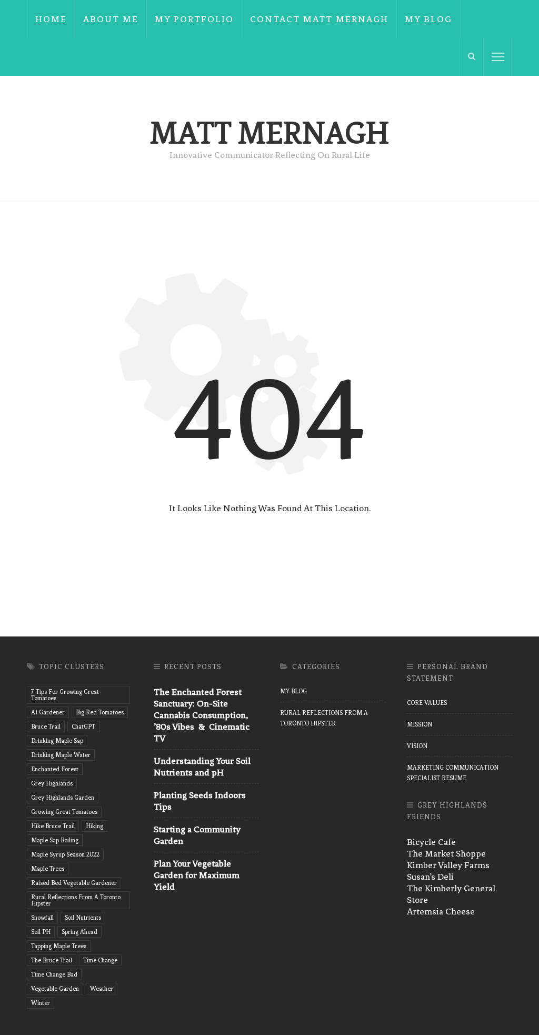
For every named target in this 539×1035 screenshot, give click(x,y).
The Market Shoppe (446, 853)
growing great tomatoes (64, 811)
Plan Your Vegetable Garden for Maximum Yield (196, 875)
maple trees (47, 868)
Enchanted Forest (54, 769)
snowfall (42, 917)
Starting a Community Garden (197, 835)
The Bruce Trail (51, 960)
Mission (419, 724)
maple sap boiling (54, 840)
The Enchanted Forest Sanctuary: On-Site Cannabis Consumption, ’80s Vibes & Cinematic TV (201, 714)
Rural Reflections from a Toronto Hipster (324, 718)
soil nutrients (83, 917)
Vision (417, 746)
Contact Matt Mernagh (319, 19)
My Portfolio (194, 19)
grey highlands (52, 783)
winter (40, 1003)
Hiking (94, 826)
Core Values (427, 702)
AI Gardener (48, 712)
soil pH (41, 932)
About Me (110, 19)
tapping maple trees (58, 946)
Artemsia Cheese (441, 911)
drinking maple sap (57, 740)
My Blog (428, 19)
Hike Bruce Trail (53, 826)
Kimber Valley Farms (448, 865)
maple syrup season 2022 (65, 854)
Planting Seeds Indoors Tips (200, 801)
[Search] (471, 57)
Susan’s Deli (430, 876)
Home (51, 19)
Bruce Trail (46, 726)
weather (101, 988)
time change (100, 960)
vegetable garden (55, 988)
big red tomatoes (100, 712)
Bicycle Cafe (431, 842)
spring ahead (79, 932)
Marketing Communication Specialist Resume (452, 773)
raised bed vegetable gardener (74, 883)
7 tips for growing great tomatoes (65, 695)
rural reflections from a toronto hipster (76, 900)
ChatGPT (83, 726)
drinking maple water (61, 755)
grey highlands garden (62, 797)
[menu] (498, 57)
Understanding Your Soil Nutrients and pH (202, 766)
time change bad (54, 974)
